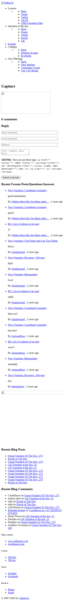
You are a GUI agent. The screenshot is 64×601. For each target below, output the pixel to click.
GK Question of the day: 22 (22, 464)
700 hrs (12, 560)
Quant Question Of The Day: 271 (25, 476)
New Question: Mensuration (22, 274)
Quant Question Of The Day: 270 (25, 479)
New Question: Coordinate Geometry (27, 190)
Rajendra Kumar (16, 510)
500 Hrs (12, 557)
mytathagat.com (16, 544)
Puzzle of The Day (17, 458)
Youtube (12, 573)
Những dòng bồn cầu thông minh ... (30, 201)
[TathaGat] (7, 2)
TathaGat (24, 598)
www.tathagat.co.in (18, 541)
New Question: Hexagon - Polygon (26, 257)
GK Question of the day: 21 (22, 467)
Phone (11, 589)
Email (11, 592)
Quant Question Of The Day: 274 (25, 461)
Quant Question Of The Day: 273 (25, 470)
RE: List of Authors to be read (23, 224)
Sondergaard (18, 252)
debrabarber (18, 386)
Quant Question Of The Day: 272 (25, 473)
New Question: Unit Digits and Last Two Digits (33, 240)
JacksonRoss (18, 336)
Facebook (13, 576)
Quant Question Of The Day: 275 (25, 455)
